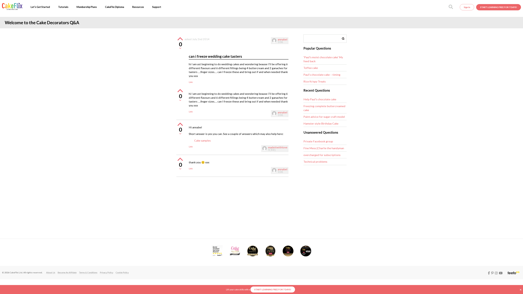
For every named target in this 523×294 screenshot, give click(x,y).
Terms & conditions (88, 272)
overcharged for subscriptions (321, 155)
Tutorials (63, 6)
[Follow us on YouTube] (501, 273)
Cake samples (202, 140)
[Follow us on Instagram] (497, 273)
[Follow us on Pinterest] (493, 273)
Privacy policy (106, 272)
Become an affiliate (67, 272)
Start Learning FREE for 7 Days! (498, 7)
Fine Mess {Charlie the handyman (323, 148)
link (191, 82)
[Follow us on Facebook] (489, 273)
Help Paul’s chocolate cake (319, 99)
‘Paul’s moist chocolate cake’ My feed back (323, 59)
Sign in (467, 7)
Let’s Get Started (40, 6)
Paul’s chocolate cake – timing (321, 74)
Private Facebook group (318, 141)
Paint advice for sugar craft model (324, 116)
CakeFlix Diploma (114, 6)
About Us (50, 272)
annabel (282, 39)
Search (343, 38)
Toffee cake (310, 67)
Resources (138, 6)
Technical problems (315, 161)
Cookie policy (122, 272)
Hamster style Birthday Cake (320, 123)
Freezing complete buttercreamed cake (324, 108)
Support (156, 6)
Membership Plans (87, 6)
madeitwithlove (277, 147)
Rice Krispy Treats (314, 81)
